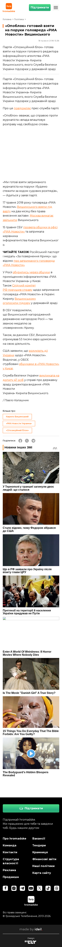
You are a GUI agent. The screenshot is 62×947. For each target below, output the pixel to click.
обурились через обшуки (31, 272)
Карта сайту (41, 873)
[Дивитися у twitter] (39, 888)
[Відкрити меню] (55, 7)
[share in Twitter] (27, 441)
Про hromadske (14, 838)
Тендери (39, 845)
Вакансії (38, 838)
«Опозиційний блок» (17, 430)
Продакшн (11, 877)
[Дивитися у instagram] (14, 888)
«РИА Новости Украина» (19, 423)
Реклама (9, 870)
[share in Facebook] (20, 441)
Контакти (10, 852)
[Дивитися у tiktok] (48, 888)
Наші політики (43, 866)
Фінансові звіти (44, 859)
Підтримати (40, 7)
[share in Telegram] (33, 441)
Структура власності (11, 861)
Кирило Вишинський (17, 416)
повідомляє (22, 108)
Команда (9, 845)
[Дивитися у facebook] (5, 888)
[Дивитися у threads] (56, 888)
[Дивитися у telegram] (22, 888)
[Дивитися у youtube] (31, 888)
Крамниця (40, 852)
